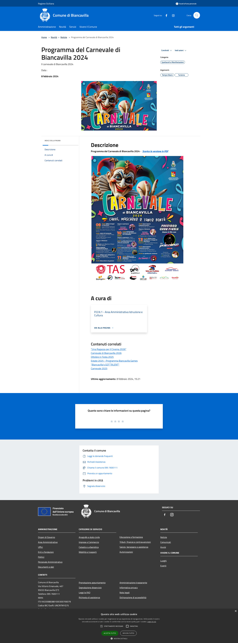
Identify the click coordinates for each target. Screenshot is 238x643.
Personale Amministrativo (50, 562)
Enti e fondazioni (46, 552)
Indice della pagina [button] (52, 140)
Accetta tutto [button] (110, 633)
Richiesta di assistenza (89, 597)
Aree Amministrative (48, 542)
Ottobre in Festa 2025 (102, 357)
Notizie (63, 37)
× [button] (236, 611)
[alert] (119, 626)
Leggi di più (151, 622)
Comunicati (165, 542)
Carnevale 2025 (99, 368)
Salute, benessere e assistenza (134, 547)
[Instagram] (172, 15)
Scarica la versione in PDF (155, 151)
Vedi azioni (179, 50)
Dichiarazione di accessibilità (133, 597)
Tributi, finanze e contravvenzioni (135, 542)
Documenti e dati (46, 567)
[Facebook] (165, 15)
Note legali (125, 592)
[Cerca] (196, 15)
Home (44, 37)
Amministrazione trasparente (133, 582)
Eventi (163, 565)
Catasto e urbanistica (89, 547)
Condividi (165, 50)
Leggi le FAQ (84, 592)
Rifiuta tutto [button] (128, 633)
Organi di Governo (46, 537)
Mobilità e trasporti (88, 552)
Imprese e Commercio (89, 542)
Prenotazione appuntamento (92, 582)
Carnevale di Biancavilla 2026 (106, 353)
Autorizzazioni (126, 552)
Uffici (40, 547)
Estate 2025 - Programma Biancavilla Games (114, 361)
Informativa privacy (129, 587)
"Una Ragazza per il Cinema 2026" (108, 349)
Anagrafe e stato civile (89, 537)
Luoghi (163, 560)
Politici (41, 557)
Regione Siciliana (46, 3)
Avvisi (163, 547)
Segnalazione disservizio (90, 587)
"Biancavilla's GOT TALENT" (105, 364)
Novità (54, 37)
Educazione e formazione (131, 537)
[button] (119, 638)
